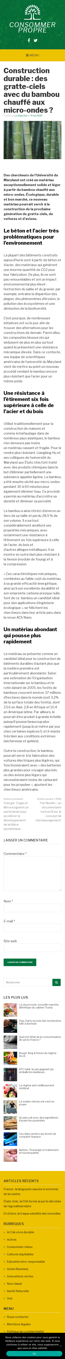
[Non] (60, 1346)
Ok (34, 1353)
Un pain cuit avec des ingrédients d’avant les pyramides (38, 1119)
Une (9, 1298)
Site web (10, 941)
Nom (8, 901)
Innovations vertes (20, 1276)
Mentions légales (19, 1324)
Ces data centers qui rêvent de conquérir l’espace (37, 1135)
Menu (34, 55)
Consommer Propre (32, 27)
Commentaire (15, 854)
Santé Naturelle (18, 1291)
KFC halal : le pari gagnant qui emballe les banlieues (36, 1071)
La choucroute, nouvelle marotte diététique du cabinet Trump (39, 1006)
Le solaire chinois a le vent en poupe (36, 1103)
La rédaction (20, 115)
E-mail (9, 921)
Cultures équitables (20, 1254)
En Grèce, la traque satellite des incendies (32, 1213)
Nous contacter (18, 1317)
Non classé (14, 1283)
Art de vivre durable (20, 1232)
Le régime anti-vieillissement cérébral (36, 1087)
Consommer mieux (20, 1247)
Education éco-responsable (26, 1261)
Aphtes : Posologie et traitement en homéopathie (39, 1151)
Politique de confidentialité (25, 1331)
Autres (11, 1239)
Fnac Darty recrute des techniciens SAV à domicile (40, 1022)
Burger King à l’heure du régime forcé (38, 1054)
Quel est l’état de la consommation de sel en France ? (40, 1038)
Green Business (17, 1269)
